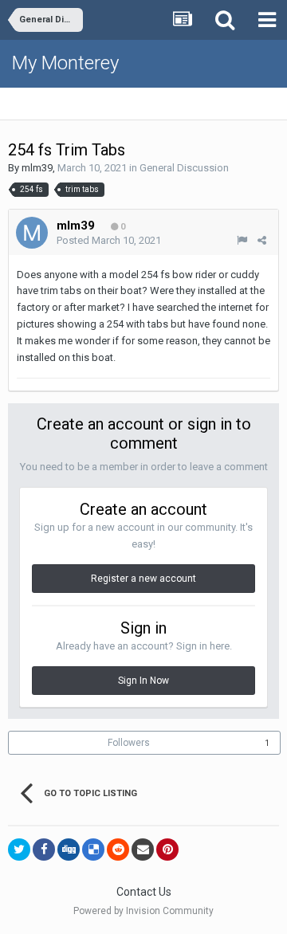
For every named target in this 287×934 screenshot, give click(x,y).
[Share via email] (143, 849)
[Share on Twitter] (19, 849)
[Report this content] (242, 240)
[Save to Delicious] (93, 849)
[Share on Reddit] (118, 849)
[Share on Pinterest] (167, 849)
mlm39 (37, 168)
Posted (109, 240)
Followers (129, 742)
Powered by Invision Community (143, 910)
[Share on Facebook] (44, 849)
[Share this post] (262, 240)
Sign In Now (143, 680)
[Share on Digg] (68, 849)
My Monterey (65, 63)
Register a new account (143, 578)
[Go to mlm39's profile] (32, 233)
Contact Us (143, 891)
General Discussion (184, 168)
